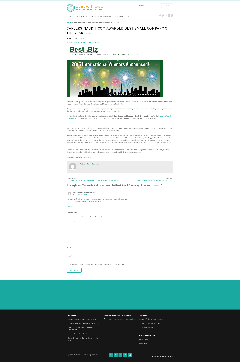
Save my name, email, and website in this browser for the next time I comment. (96, 264)
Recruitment (82, 16)
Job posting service (146, 327)
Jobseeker (119, 16)
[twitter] (162, 15)
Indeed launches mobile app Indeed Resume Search (154, 180)
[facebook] (160, 15)
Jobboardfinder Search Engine (149, 323)
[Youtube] (172, 15)
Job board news (94, 42)
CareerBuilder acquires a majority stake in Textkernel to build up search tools (95, 180)
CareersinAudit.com (138, 101)
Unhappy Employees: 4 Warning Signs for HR (83, 323)
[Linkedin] (166, 15)
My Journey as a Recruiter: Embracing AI (82, 319)
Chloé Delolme (71, 39)
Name (69, 247)
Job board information (101, 16)
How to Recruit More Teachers (78, 334)
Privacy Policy (144, 339)
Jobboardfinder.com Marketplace (151, 319)
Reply (70, 206)
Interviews (131, 16)
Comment (71, 222)
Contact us (143, 344)
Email (69, 256)
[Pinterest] (169, 15)
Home (70, 16)
